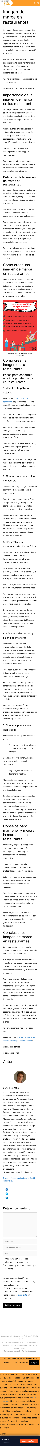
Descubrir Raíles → (28, 1441)
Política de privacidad (12, 1351)
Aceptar (34, 1363)
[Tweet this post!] (7, 1195)
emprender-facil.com (15, 1343)
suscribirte (22, 1295)
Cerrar (3, 1434)
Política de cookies (29, 1351)
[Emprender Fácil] (6, 3)
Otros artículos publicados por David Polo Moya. (19, 1179)
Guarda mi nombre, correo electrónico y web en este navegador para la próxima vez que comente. (20, 1264)
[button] (38, 3)
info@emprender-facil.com (21, 1336)
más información (21, 1362)
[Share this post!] (7, 1191)
